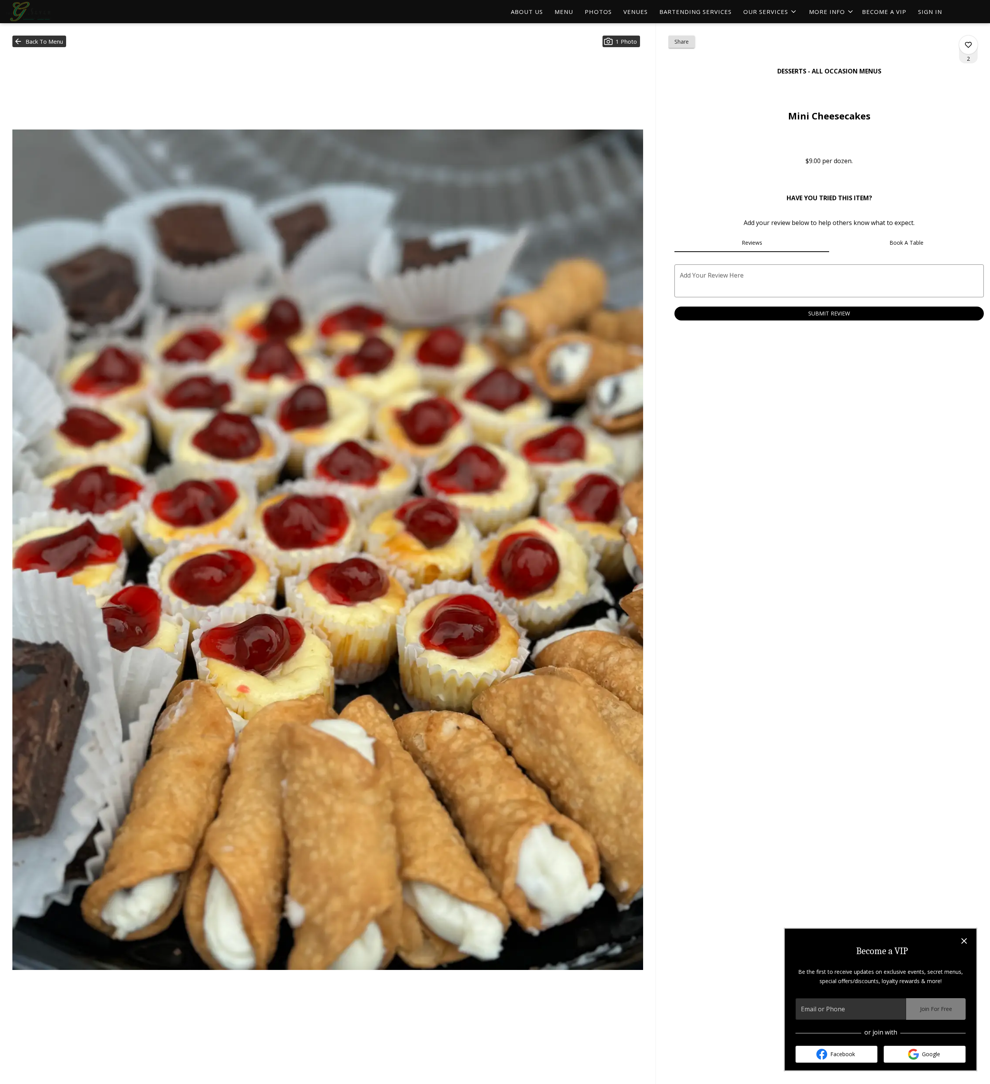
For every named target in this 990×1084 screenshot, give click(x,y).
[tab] (751, 243)
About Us (527, 11)
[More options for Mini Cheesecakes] (968, 45)
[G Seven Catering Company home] (41, 11)
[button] (770, 11)
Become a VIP (884, 11)
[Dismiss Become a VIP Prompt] (964, 941)
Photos (598, 11)
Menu (564, 11)
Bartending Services (695, 11)
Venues (635, 11)
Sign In (930, 11)
